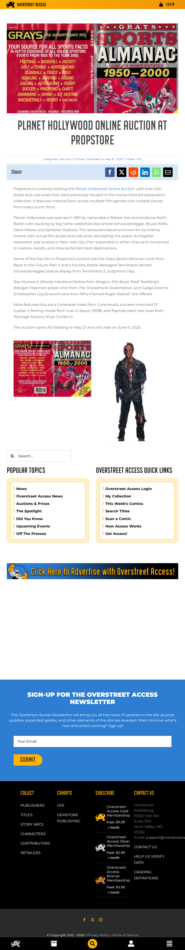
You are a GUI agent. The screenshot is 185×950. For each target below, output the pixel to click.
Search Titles (117, 511)
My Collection (118, 496)
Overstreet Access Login (128, 489)
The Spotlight (29, 511)
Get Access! (116, 534)
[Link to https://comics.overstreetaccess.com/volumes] (92, 944)
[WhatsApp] (156, 172)
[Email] (168, 172)
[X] (121, 172)
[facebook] (84, 920)
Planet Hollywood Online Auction (105, 189)
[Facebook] (110, 172)
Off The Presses (31, 534)
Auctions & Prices (72, 159)
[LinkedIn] (145, 172)
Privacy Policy (98, 935)
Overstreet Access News (39, 496)
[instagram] (100, 920)
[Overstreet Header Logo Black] (26, 4)
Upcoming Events (33, 526)
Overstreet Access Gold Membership (118, 811)
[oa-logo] (15, 942)
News (21, 489)
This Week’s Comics (124, 504)
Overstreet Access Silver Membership (118, 841)
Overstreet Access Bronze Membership (118, 874)
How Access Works (123, 526)
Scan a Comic (118, 519)
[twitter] (92, 920)
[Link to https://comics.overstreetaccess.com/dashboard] (131, 944)
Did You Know (29, 519)
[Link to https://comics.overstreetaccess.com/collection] (54, 944)
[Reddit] (133, 172)
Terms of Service (125, 935)
